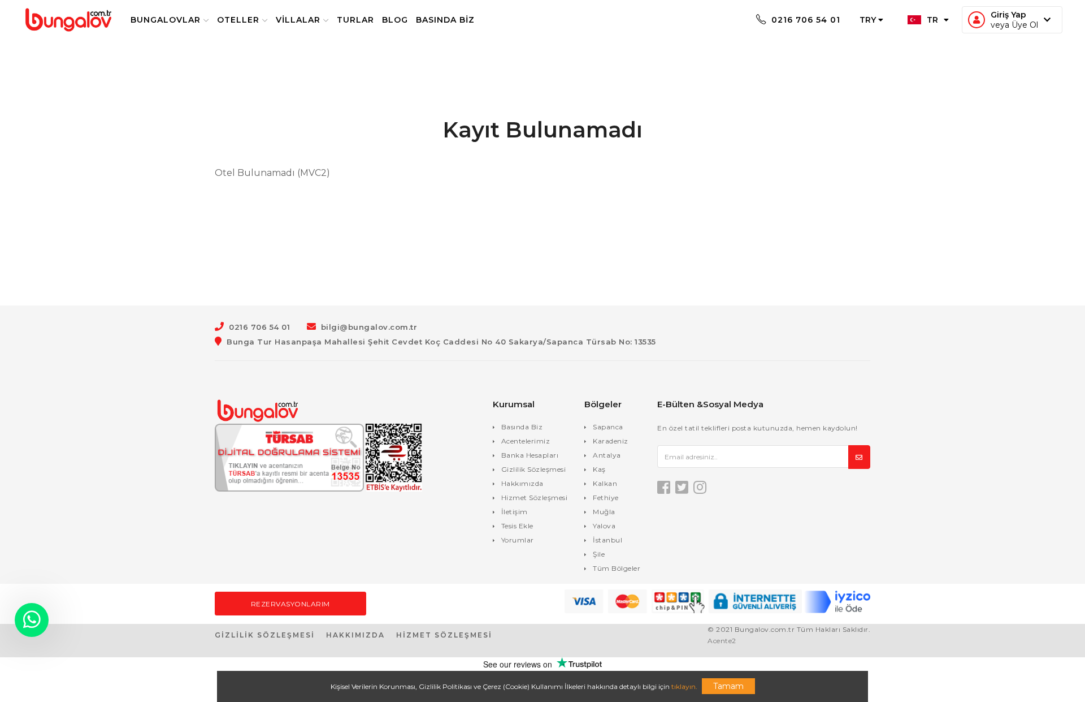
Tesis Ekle (517, 526)
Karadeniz (610, 441)
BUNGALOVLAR (166, 20)
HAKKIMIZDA (355, 635)
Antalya (607, 455)
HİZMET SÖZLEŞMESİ (444, 635)
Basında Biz (445, 20)
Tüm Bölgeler (616, 568)
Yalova (604, 526)
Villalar (298, 20)
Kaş (599, 469)
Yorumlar (517, 540)
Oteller (238, 20)
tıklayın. (684, 686)
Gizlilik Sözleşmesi (533, 469)
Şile (599, 554)
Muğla (604, 511)
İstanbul (607, 540)
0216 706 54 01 (804, 20)
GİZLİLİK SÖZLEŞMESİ (265, 635)
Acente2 (722, 640)
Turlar (355, 20)
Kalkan (605, 483)
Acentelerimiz (525, 441)
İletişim (514, 511)
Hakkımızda (522, 483)
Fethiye (606, 497)
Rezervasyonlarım (290, 604)
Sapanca (608, 427)
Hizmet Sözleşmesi (534, 497)
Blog (395, 20)
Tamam (728, 686)
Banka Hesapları (530, 455)
